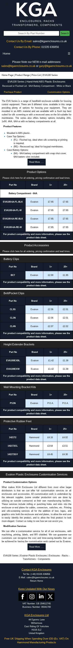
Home (6, 53)
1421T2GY (12, 454)
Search (65, 33)
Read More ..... (36, 162)
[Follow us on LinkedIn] (41, 596)
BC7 (13, 275)
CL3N (13, 318)
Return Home (36, 581)
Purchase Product (13, 92)
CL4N (13, 326)
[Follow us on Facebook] (23, 596)
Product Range (22, 75)
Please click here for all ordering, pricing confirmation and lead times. (36, 178)
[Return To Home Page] (36, 14)
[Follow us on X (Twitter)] (50, 596)
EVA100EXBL (13, 360)
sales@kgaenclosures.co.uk (50, 41)
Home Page (7, 75)
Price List (36, 75)
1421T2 (12, 437)
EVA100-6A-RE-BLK (13, 218)
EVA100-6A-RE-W (13, 227)
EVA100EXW (13, 369)
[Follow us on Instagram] (32, 596)
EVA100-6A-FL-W (13, 210)
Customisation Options (59, 92)
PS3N (13, 403)
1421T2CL (13, 446)
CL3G (13, 309)
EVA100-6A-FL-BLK (13, 202)
